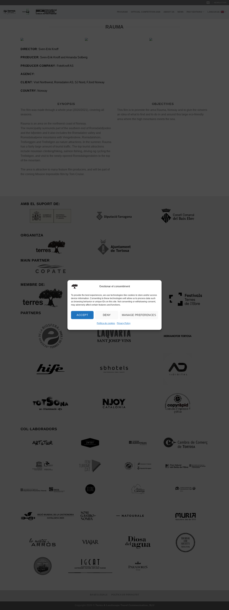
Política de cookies (106, 323)
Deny (107, 314)
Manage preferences (139, 314)
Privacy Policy (123, 323)
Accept (82, 314)
